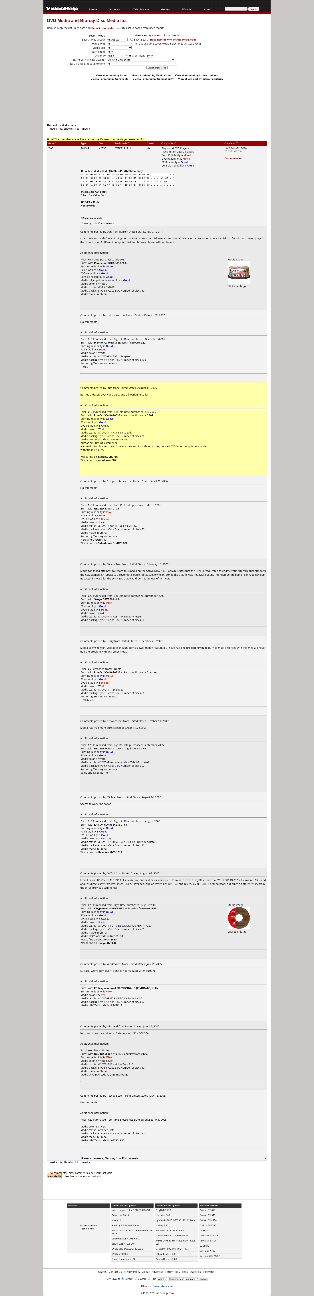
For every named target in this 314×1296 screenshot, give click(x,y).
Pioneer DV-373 (207, 1215)
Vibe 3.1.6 (116, 1220)
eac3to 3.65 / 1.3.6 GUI (123, 1243)
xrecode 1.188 (163, 1215)
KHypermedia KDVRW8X (109, 908)
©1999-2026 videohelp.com (157, 1293)
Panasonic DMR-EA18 (107, 263)
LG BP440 (204, 1245)
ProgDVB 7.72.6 (163, 1210)
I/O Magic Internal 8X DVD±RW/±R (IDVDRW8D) (122, 988)
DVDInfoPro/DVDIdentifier (125, 171)
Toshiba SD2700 (208, 1225)
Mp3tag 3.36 (162, 1225)
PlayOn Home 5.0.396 (166, 1259)
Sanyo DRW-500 (104, 599)
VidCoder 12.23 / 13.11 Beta (170, 1230)
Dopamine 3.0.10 (120, 1215)
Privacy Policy (132, 1271)
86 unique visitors (88, 1225)
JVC (50, 148)
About (146, 1271)
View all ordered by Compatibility (153, 79)
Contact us (115, 1271)
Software (114, 9)
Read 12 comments (235, 147)
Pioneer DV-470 (207, 1210)
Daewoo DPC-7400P (210, 1255)
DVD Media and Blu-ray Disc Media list (87, 20)
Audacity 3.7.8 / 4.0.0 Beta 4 (126, 1225)
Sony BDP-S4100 (208, 1240)
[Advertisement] (157, 108)
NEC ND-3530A (103, 1054)
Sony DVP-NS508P (209, 1235)
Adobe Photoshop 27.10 (124, 1259)
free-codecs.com (163, 1286)
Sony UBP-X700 (207, 1250)
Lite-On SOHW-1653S (107, 415)
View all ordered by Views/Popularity (200, 79)
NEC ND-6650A (103, 748)
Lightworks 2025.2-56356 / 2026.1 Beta (175, 1220)
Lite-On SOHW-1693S (107, 672)
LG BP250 (204, 1230)
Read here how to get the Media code (173, 39)
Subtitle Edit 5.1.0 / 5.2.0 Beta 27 (172, 1235)
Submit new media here (105, 28)
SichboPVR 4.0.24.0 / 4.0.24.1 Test (172, 1248)
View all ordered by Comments (109, 79)
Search (102, 1271)
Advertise (157, 1271)
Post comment (233, 158)
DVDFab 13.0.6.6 (120, 1253)
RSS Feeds (181, 1271)
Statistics (195, 1271)
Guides (165, 9)
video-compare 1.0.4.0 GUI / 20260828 (131, 1210)
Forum (93, 9)
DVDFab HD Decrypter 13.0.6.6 (127, 1248)
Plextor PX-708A (104, 342)
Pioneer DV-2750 (208, 1220)
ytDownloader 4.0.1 (165, 1253)
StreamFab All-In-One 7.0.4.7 (126, 1238)
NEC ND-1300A (103, 508)
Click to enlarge (237, 286)
